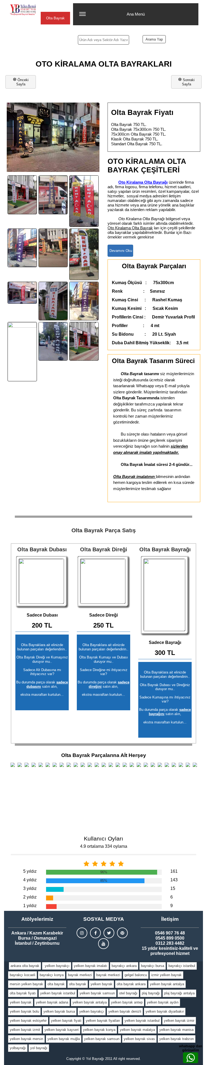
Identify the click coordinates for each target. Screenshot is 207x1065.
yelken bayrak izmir (179, 1021)
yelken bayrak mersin (26, 1039)
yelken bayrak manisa (176, 1030)
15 (172, 888)
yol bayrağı (38, 1048)
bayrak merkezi (80, 975)
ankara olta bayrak (25, 966)
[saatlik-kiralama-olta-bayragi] (84, 341)
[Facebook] (95, 933)
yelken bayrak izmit (25, 1030)
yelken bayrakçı (57, 966)
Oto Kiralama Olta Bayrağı (143, 182)
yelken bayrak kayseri (61, 1030)
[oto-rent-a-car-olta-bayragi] (53, 341)
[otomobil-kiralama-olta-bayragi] (84, 301)
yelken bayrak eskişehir (28, 1021)
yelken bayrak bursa (59, 1011)
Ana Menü (136, 14)
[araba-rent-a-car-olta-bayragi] (22, 248)
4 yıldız (30, 880)
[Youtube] (103, 943)
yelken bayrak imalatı (90, 966)
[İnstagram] (82, 933)
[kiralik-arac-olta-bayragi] (53, 301)
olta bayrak (56, 984)
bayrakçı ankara (124, 966)
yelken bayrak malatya (137, 1030)
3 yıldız (30, 888)
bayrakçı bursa (152, 966)
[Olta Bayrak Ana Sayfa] (23, 10)
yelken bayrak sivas (139, 1039)
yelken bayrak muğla (63, 1039)
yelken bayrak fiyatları (103, 1021)
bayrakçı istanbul (181, 966)
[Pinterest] (122, 933)
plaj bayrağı (151, 993)
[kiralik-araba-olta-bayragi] (22, 293)
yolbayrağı (18, 1048)
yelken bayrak (101, 984)
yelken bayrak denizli (124, 1011)
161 (174, 871)
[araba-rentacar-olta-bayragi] (84, 201)
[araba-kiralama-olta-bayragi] (22, 194)
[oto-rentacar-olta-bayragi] (22, 351)
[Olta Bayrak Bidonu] (42, 581)
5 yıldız (30, 871)
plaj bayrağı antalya (179, 993)
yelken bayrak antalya (167, 984)
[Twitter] (109, 933)
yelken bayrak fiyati (66, 1021)
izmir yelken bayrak (166, 975)
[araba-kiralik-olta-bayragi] (53, 194)
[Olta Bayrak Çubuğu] (103, 581)
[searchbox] (103, 40)
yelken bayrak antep (127, 1002)
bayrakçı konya (52, 975)
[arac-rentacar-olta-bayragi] (84, 254)
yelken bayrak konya (99, 1030)
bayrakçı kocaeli (22, 975)
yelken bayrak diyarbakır (165, 1011)
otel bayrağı (128, 993)
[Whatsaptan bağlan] (191, 1058)
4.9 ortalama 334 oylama (103, 846)
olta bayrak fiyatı (23, 993)
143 (174, 880)
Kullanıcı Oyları (103, 838)
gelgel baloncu (136, 975)
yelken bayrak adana (52, 1002)
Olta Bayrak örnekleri (55, 20)
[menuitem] (25, 965)
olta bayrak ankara (131, 984)
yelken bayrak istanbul (57, 993)
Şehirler (55, 7)
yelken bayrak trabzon (176, 1039)
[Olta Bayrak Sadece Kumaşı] (165, 595)
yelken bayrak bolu (24, 1011)
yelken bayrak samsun (97, 993)
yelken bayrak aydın (162, 1002)
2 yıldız (30, 897)
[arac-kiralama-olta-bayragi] (53, 248)
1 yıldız (30, 905)
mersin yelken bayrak (26, 984)
